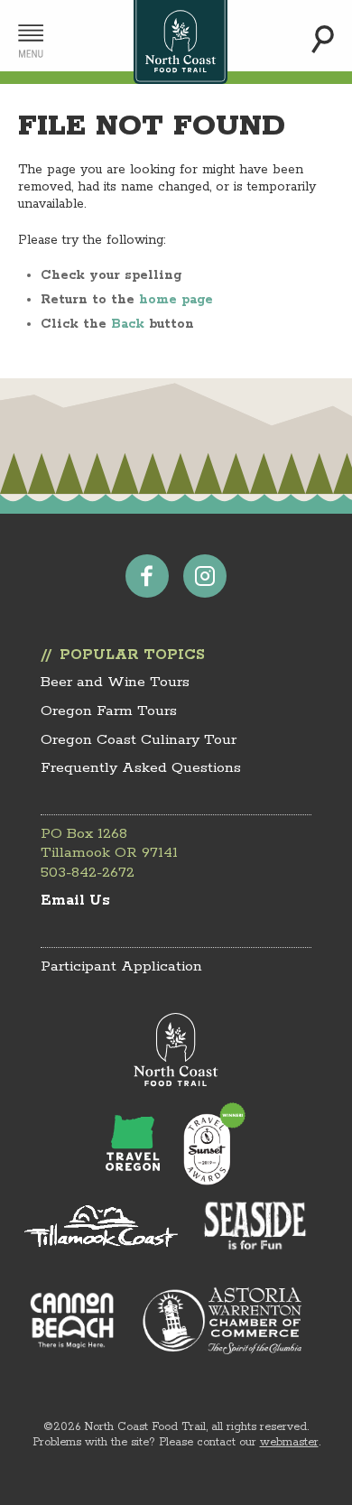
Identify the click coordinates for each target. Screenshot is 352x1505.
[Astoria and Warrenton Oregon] (222, 1320)
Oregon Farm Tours (109, 710)
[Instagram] (205, 576)
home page (176, 300)
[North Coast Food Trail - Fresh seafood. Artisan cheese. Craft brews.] (181, 42)
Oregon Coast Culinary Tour (138, 739)
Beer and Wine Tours (115, 682)
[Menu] (30, 41)
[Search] (322, 39)
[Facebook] (147, 576)
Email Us (75, 900)
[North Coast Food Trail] (176, 1050)
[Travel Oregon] (133, 1143)
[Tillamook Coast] (101, 1226)
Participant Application (121, 966)
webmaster (289, 1442)
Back (127, 324)
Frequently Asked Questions (141, 767)
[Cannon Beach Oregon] (73, 1320)
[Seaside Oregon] (255, 1227)
